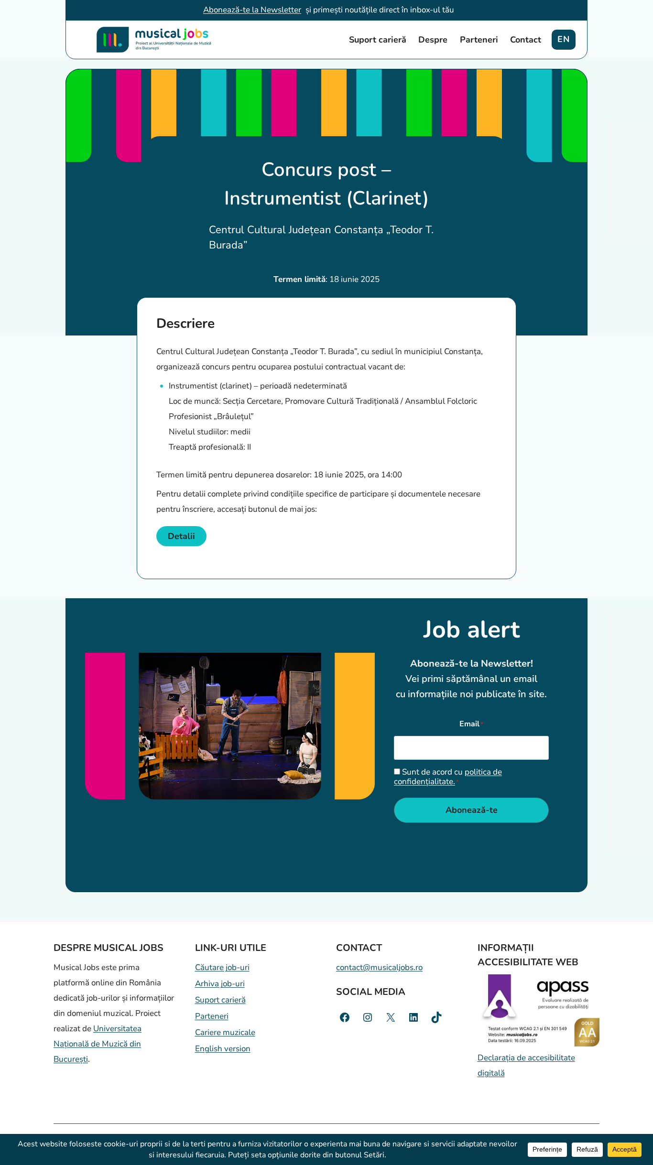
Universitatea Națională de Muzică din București (97, 1044)
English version (222, 1048)
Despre (432, 39)
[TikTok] (436, 1017)
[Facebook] (344, 1017)
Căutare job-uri (222, 967)
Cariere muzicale (225, 1032)
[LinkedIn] (413, 1017)
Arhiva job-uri (220, 983)
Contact (525, 39)
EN (563, 39)
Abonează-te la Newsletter (252, 9)
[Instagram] (367, 1017)
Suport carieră (377, 39)
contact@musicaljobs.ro (379, 967)
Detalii (181, 536)
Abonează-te (472, 810)
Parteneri (479, 39)
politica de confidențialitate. (448, 776)
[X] (390, 1017)
